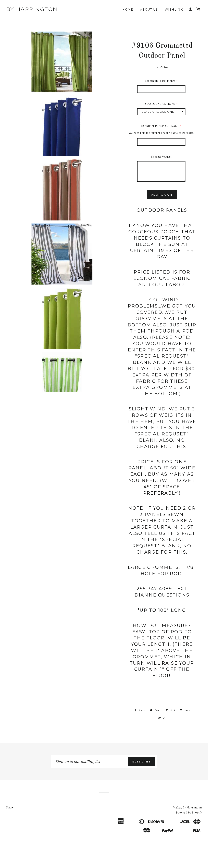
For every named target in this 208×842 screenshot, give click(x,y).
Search (10, 807)
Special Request (161, 156)
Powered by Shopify (189, 812)
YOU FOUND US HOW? (160, 104)
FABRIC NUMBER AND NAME (160, 126)
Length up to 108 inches (160, 81)
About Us (149, 9)
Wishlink (174, 9)
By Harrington (32, 9)
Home (127, 9)
